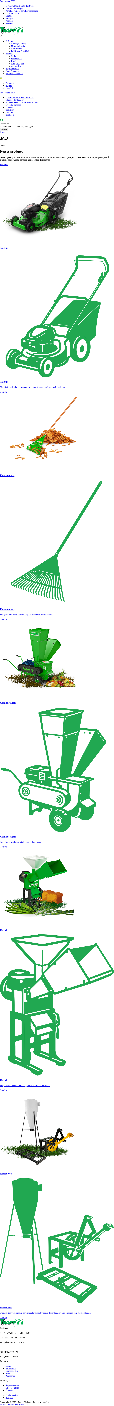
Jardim (14, 56)
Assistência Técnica (14, 73)
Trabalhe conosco (13, 13)
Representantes (12, 68)
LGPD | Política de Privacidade (14, 1405)
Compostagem (17, 63)
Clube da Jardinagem (15, 8)
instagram (10, 18)
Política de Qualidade (20, 51)
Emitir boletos (12, 1395)
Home (2, 132)
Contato (9, 16)
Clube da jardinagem (23, 126)
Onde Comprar (12, 71)
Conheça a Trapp (18, 44)
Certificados (16, 48)
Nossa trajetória (18, 46)
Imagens (9, 1397)
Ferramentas (16, 58)
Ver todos (4, 164)
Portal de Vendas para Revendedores (22, 11)
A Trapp (9, 41)
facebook (10, 23)
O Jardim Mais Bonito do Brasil (20, 6)
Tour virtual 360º (7, 1)
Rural (13, 61)
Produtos (9, 53)
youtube (9, 21)
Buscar (4, 129)
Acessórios (16, 66)
